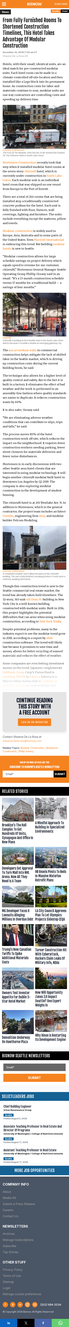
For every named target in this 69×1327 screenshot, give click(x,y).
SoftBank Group (13, 672)
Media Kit (9, 1198)
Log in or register (34, 722)
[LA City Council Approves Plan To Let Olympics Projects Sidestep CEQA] (51, 904)
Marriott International (49, 239)
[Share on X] (25, 1323)
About (7, 1192)
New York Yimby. (50, 621)
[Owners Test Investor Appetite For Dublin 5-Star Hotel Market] (17, 988)
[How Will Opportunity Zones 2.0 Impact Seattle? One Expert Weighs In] (51, 988)
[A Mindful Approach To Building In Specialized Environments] (51, 821)
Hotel (65, 11)
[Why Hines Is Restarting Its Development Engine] (51, 1027)
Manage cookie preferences (22, 1294)
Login (6, 1288)
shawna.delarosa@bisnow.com (22, 741)
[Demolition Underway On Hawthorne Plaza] (17, 1027)
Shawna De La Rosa (14, 56)
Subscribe (61, 4)
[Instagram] (27, 1304)
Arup (42, 516)
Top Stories (10, 1252)
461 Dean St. (34, 599)
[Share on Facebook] (43, 1323)
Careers (8, 1210)
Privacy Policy (12, 1269)
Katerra (34, 676)
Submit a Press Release (19, 1204)
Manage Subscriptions (18, 1240)
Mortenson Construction (19, 162)
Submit (60, 774)
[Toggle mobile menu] (4, 4)
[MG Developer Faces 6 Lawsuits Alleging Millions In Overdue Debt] (17, 904)
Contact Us (10, 1216)
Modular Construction (32, 747)
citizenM (30, 171)
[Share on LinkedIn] (8, 1323)
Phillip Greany (26, 751)
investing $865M (14, 676)
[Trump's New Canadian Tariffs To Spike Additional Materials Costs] (17, 945)
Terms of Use (12, 1276)
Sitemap (8, 1282)
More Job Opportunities (34, 1170)
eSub (49, 638)
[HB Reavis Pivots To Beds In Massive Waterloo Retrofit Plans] (51, 865)
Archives (9, 1234)
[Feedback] (35, 1304)
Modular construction (17, 231)
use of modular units (22, 350)
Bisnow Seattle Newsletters (26, 1055)
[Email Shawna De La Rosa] (26, 56)
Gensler (8, 516)
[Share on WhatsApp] (60, 1323)
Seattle (55, 11)
